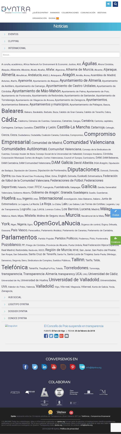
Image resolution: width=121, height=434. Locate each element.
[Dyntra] (16, 9)
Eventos (13, 34)
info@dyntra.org (86, 425)
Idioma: (52, 18)
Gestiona (101, 13)
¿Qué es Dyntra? (40, 13)
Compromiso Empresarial (100, 416)
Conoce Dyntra (17, 318)
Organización (39, 18)
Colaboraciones (70, 13)
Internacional (17, 48)
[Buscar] (115, 4)
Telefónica (85, 416)
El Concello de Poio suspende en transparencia (73, 326)
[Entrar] (108, 4)
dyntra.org (61, 422)
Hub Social (14, 297)
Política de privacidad (69, 429)
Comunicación (88, 13)
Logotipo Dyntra (18, 304)
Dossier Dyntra (17, 311)
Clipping (13, 41)
